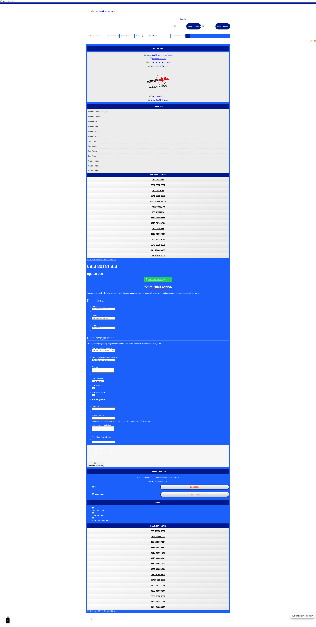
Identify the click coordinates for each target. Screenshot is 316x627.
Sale (219, 19)
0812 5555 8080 (158, 239)
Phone (94, 315)
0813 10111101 (158, 601)
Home (155, 19)
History (213, 19)
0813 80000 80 (158, 206)
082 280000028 (158, 250)
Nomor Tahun (94, 116)
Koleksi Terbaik (172, 19)
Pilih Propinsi (97, 378)
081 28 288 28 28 (158, 201)
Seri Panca (92, 151)
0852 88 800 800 (158, 590)
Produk (162, 19)
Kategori (191, 19)
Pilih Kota (96, 385)
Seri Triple (92, 156)
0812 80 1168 (158, 179)
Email (94, 325)
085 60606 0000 (158, 255)
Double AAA (93, 126)
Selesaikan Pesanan (95, 465)
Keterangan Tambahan (101, 425)
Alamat (95, 367)
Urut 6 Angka (93, 171)
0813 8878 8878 (158, 244)
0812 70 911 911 (158, 563)
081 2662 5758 (158, 536)
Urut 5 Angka (93, 166)
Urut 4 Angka (93, 161)
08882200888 (193, 26)
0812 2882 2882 (158, 185)
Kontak (199, 19)
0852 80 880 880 (158, 569)
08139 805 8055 (158, 580)
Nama (94, 306)
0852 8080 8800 (158, 574)
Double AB (92, 131)
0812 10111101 (158, 585)
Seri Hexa (92, 141)
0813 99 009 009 (158, 558)
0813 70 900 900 (158, 223)
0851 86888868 (158, 607)
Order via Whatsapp (156, 279)
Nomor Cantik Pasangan (98, 111)
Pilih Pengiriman (98, 399)
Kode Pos (96, 406)
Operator (183, 19)
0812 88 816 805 (158, 547)
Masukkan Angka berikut (102, 437)
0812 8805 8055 (158, 196)
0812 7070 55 (158, 190)
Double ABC (93, 136)
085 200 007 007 (158, 542)
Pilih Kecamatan (98, 392)
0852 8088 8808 (158, 596)
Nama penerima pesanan (102, 348)
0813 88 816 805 (158, 552)
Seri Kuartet (93, 146)
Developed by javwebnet (128, 621)
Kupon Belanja (98, 415)
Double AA (92, 121)
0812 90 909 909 (158, 234)
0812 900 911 (158, 228)
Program (225, 19)
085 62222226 (158, 212)
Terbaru (206, 19)
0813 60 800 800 (158, 217)
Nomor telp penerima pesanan (105, 357)
